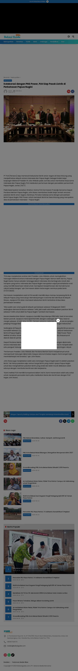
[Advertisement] (39, 335)
